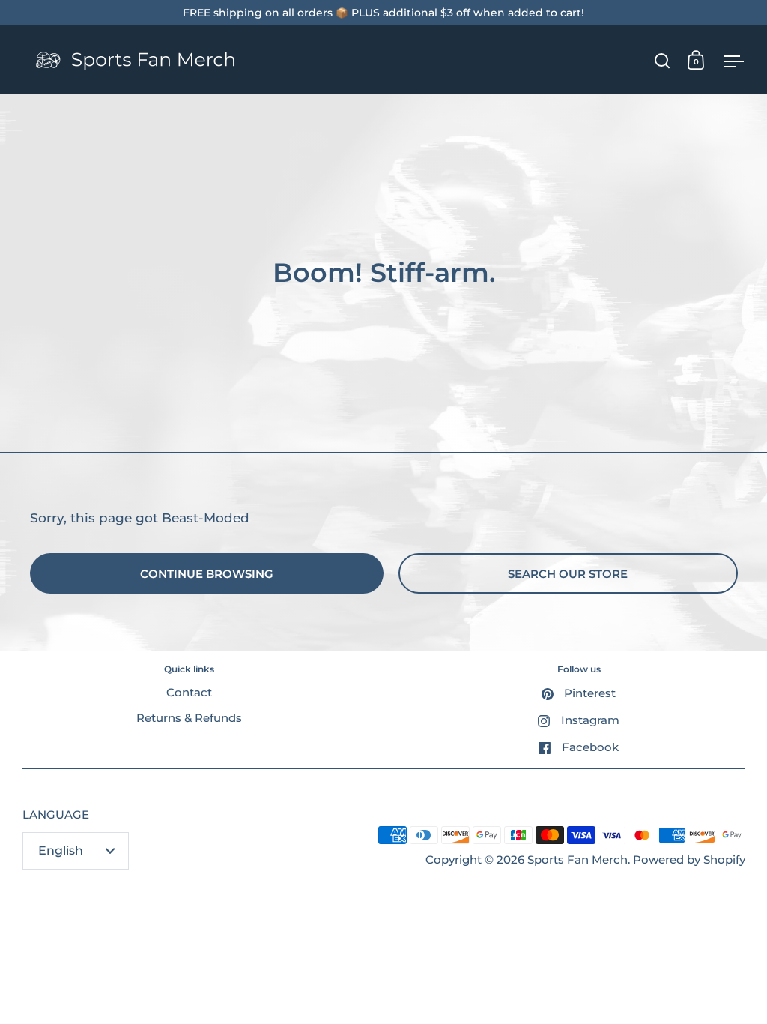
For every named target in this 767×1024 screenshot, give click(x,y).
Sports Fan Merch (577, 860)
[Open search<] (662, 60)
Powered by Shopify (689, 860)
